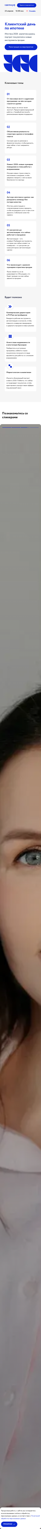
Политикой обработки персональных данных (20, 1517)
